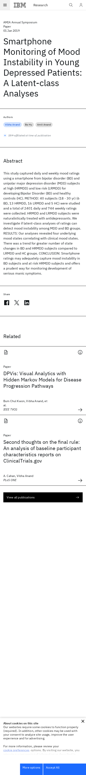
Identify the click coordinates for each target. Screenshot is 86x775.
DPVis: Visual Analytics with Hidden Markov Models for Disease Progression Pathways (42, 379)
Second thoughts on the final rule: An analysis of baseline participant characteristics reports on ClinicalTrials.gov (42, 451)
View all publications (21, 497)
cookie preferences (16, 750)
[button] (82, 721)
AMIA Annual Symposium (20, 22)
